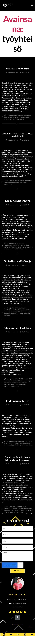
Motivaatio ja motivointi (17, 197)
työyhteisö (12, 119)
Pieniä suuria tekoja (17, 65)
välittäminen (15, 182)
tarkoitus (24, 382)
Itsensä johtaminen (17, 61)
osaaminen (21, 247)
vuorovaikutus (20, 119)
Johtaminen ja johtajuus (17, 63)
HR (17, 245)
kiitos (5, 117)
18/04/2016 (25, 72)
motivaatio (7, 247)
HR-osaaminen (17, 193)
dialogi (21, 115)
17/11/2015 (25, 140)
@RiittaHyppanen (9, 115)
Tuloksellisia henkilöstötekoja (17, 261)
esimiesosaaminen (19, 243)
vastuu (25, 182)
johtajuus (16, 180)
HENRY (30, 379)
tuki (11, 445)
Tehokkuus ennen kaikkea (17, 400)
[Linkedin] (10, 612)
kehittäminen (27, 115)
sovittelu (18, 382)
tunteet (11, 249)
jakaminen (10, 443)
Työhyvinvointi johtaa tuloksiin (17, 257)
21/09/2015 (25, 205)
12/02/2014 (25, 332)
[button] (31, 5)
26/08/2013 (25, 405)
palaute (23, 117)
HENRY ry (28, 310)
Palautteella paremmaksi (17, 68)
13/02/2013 (25, 464)
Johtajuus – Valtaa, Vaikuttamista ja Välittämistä (17, 134)
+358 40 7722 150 (17, 594)
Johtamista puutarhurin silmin (17, 195)
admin (16, 72)
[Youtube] (21, 612)
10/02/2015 (25, 265)
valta (21, 182)
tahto (5, 512)
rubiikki (27, 117)
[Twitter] (13, 612)
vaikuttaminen (8, 182)
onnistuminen (16, 117)
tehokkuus (7, 445)
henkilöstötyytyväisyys (19, 310)
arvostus (16, 115)
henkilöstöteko (8, 310)
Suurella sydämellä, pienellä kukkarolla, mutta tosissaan (17, 458)
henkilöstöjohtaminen (10, 245)
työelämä (6, 119)
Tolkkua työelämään (17, 397)
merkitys (10, 117)
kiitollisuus (16, 443)
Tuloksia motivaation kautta (17, 200)
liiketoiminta (21, 312)
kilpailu (6, 510)
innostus (20, 245)
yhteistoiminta (16, 386)
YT (21, 386)
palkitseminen (28, 247)
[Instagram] (25, 612)
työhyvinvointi (26, 313)
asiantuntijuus (23, 441)
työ (8, 512)
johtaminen (23, 180)
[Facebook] (17, 612)
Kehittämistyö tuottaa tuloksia (17, 328)
